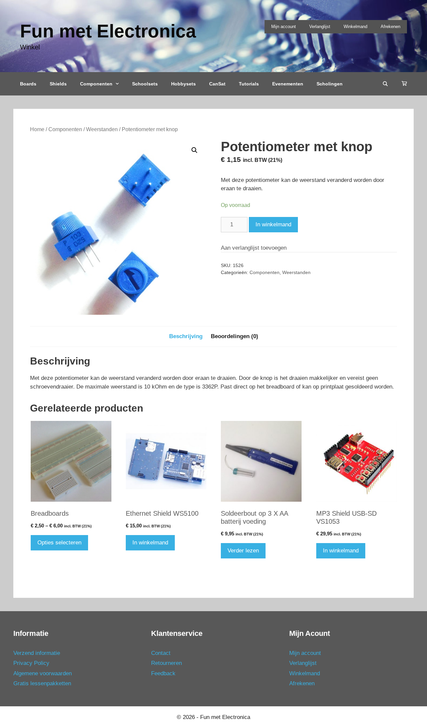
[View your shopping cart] (404, 83)
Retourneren (166, 663)
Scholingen (330, 83)
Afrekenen (390, 26)
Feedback (163, 673)
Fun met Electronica (108, 31)
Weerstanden (102, 129)
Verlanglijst (319, 26)
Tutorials (249, 83)
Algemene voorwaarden (42, 673)
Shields (58, 83)
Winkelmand (355, 26)
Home (37, 129)
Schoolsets (145, 83)
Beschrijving (185, 336)
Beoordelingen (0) (234, 336)
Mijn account (283, 26)
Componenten (96, 83)
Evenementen (287, 83)
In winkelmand (273, 224)
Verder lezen (243, 550)
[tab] (185, 336)
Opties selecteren (59, 542)
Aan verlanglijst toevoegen (254, 248)
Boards (28, 83)
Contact (160, 653)
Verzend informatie (36, 653)
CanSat (217, 83)
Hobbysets (183, 83)
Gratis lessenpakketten (42, 683)
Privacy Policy (31, 663)
